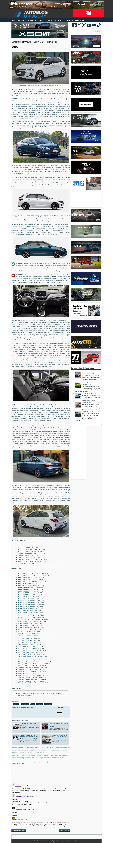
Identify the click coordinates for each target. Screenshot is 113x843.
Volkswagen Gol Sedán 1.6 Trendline (28, 665)
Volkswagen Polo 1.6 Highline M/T (27, 673)
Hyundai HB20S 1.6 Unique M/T (27, 606)
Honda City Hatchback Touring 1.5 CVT (29, 581)
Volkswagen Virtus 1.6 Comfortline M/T (28, 679)
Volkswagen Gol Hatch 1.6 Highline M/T (29, 660)
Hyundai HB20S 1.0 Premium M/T (27, 600)
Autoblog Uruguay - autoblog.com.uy (41, 841)
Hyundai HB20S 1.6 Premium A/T (27, 604)
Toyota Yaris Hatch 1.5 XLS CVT (27, 648)
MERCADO (41, 20)
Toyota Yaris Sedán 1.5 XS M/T (26, 652)
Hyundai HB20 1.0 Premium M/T (27, 589)
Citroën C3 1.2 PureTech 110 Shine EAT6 (29, 575)
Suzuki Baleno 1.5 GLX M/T (25, 642)
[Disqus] (40, 805)
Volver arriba (78, 841)
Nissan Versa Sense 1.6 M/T (26, 610)
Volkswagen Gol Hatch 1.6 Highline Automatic (30, 663)
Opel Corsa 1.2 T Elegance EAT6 (27, 618)
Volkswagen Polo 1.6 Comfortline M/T (28, 671)
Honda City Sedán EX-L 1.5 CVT (27, 585)
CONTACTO (69, 20)
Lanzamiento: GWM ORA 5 (28, 723)
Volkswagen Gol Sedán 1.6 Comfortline (29, 667)
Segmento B (48, 704)
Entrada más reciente (18, 830)
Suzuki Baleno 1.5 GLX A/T (25, 644)
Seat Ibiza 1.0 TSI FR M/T (25, 631)
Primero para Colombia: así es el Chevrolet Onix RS (60, 736)
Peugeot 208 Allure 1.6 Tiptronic (27, 625)
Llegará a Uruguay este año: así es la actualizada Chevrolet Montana (58, 725)
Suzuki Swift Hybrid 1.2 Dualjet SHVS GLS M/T (31, 637)
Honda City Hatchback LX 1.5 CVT (27, 577)
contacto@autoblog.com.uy (18, 763)
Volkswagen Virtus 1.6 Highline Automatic (29, 683)
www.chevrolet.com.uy (27, 695)
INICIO (13, 20)
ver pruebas (48, 267)
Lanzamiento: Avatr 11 (87, 402)
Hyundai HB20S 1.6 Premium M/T (27, 602)
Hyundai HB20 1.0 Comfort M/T (26, 587)
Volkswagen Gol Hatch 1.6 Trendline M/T (29, 658)
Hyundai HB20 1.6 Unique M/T (26, 595)
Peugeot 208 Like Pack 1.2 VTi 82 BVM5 (29, 619)
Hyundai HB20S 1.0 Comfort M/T (27, 598)
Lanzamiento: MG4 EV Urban (89, 393)
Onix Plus (40, 704)
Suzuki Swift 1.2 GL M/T (24, 633)
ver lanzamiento (61, 99)
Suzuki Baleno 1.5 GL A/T (25, 641)
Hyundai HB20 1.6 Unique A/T (26, 596)
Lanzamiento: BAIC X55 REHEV (89, 411)
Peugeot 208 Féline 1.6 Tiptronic (27, 627)
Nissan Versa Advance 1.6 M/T (26, 612)
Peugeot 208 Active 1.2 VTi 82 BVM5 (28, 621)
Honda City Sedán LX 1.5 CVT (26, 583)
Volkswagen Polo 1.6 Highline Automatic (29, 675)
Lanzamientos (25, 704)
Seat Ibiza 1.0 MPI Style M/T (26, 629)
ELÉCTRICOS (32, 20)
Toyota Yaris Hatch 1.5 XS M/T (26, 646)
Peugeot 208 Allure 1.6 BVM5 (26, 623)
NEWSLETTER (79, 20)
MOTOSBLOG (59, 20)
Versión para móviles (62, 841)
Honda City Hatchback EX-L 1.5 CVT (28, 579)
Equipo (54, 841)
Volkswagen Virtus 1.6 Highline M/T (27, 681)
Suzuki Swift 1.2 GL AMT (24, 635)
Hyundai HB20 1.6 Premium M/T (27, 591)
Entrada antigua (64, 830)
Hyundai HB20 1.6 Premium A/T (26, 593)
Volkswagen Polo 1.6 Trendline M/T (27, 669)
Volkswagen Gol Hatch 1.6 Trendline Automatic (31, 662)
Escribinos (71, 841)
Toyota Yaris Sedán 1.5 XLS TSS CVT (28, 656)
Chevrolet (16, 704)
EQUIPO (49, 20)
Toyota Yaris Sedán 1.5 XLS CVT (27, 654)
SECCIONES (21, 20)
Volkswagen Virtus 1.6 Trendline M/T (28, 677)
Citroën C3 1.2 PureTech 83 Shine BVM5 (29, 573)
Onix (33, 704)
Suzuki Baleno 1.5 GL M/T (25, 639)
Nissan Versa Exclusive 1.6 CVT (27, 614)
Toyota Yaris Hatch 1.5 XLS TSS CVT (28, 650)
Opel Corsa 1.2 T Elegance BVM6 (27, 616)
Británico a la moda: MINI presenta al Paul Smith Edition (29, 736)
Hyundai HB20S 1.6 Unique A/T (26, 608)
